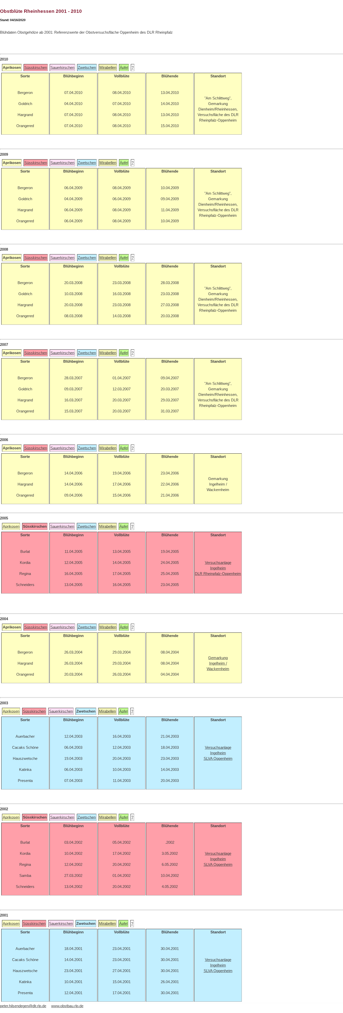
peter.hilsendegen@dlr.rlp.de (23, 1006)
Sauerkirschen (62, 68)
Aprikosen (11, 526)
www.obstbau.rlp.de (67, 1006)
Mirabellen (107, 68)
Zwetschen (87, 68)
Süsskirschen (35, 68)
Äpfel (124, 68)
